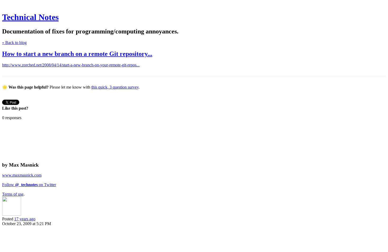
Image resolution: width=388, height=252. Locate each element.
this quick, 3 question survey (115, 87)
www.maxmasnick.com (21, 175)
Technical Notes (30, 17)
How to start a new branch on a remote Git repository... (77, 53)
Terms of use (12, 194)
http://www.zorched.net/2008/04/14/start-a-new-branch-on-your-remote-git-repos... (71, 65)
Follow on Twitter (29, 184)
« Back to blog (14, 42)
